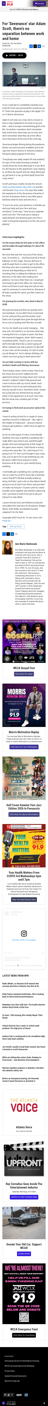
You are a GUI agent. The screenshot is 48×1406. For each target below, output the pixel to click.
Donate (40, 3)
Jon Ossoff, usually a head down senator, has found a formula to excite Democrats (23, 1048)
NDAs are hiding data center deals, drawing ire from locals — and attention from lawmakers (21, 1058)
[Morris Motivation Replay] (24, 705)
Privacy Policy (10, 1371)
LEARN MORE (24, 1253)
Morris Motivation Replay (24, 732)
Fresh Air (6, 521)
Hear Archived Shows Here (24, 899)
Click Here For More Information (24, 814)
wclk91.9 (40, 966)
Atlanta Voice (24, 1127)
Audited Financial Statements (15, 1376)
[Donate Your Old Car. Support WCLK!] (24, 1223)
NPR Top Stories (16, 527)
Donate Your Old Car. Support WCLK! (23, 1246)
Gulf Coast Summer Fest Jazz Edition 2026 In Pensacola (24, 806)
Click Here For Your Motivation (24, 747)
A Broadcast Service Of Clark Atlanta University (22, 1361)
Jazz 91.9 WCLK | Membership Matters (24, 9)
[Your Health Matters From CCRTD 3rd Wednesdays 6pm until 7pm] (24, 845)
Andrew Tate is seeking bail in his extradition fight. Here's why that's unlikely (24, 1037)
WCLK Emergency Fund (24, 1329)
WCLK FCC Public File (12, 1381)
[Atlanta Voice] (24, 1106)
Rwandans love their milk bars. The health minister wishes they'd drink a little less (23, 1005)
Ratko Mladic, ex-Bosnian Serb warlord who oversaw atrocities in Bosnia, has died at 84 (20, 984)
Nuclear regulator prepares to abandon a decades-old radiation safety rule (23, 1069)
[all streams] (45, 1403)
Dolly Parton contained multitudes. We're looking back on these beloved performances (23, 995)
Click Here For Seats (24, 674)
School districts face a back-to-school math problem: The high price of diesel (20, 1027)
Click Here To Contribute (24, 1335)
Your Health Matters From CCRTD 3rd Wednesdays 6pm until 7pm (24, 876)
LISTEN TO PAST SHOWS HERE (24, 1197)
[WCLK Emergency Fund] (24, 1293)
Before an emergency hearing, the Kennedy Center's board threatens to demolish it (20, 1079)
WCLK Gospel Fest (24, 668)
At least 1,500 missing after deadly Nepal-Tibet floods (22, 1016)
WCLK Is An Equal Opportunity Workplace (19, 1366)
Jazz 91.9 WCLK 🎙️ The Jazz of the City (19, 966)
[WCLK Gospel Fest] (24, 641)
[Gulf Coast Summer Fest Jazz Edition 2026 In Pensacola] (24, 778)
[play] (3, 1403)
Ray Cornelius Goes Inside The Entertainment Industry (24, 1185)
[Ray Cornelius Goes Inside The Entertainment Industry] (24, 1159)
